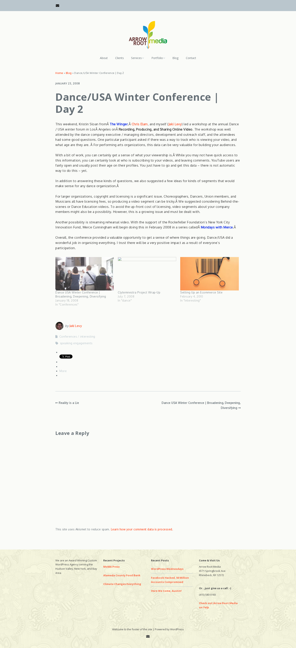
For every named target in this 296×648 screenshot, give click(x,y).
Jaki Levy (175, 124)
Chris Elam (140, 124)
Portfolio (157, 58)
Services (136, 58)
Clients (119, 58)
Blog (175, 58)
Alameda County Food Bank (121, 575)
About (104, 58)
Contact (191, 58)
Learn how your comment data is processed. (142, 529)
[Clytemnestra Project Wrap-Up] (147, 273)
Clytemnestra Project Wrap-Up (139, 292)
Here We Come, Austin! (166, 591)
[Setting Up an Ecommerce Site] (209, 273)
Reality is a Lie (69, 402)
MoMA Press (111, 566)
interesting (87, 336)
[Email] (58, 5)
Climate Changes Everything (122, 584)
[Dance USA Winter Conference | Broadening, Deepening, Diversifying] (84, 273)
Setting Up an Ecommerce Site (201, 292)
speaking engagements (76, 343)
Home (59, 73)
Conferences (68, 336)
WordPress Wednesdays (167, 569)
